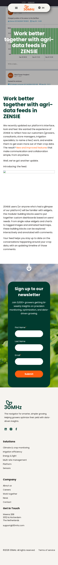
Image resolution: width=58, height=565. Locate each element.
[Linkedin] (5, 429)
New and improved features (31, 147)
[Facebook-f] (16, 429)
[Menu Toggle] (16, 7)
